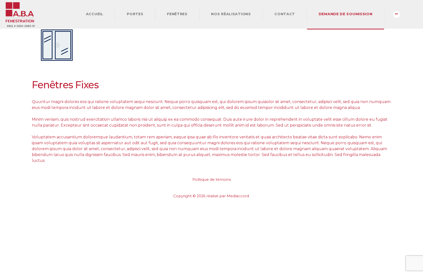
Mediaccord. (238, 196)
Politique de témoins (211, 179)
